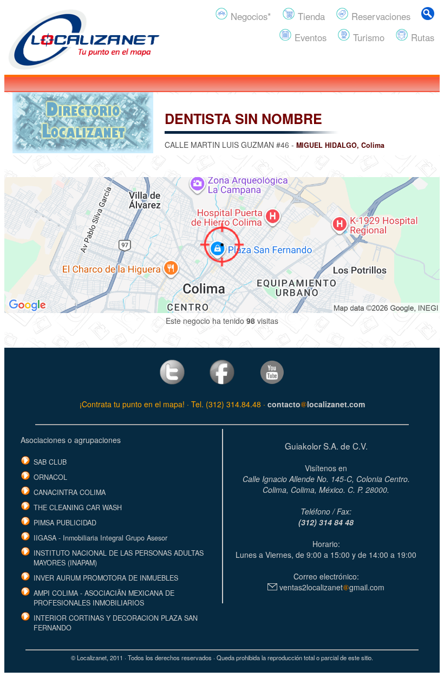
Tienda (310, 16)
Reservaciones (379, 16)
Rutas (421, 37)
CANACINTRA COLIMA (70, 492)
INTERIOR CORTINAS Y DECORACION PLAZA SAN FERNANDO (116, 623)
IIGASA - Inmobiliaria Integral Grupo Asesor (100, 538)
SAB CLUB (50, 462)
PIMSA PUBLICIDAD (65, 523)
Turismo (367, 37)
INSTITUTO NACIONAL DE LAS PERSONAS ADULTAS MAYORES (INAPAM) (119, 558)
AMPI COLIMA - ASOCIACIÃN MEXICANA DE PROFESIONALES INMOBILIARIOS (104, 598)
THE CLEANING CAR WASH (78, 507)
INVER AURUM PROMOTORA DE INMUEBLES (106, 578)
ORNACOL (50, 477)
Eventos (309, 37)
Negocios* (249, 16)
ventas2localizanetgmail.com (330, 587)
